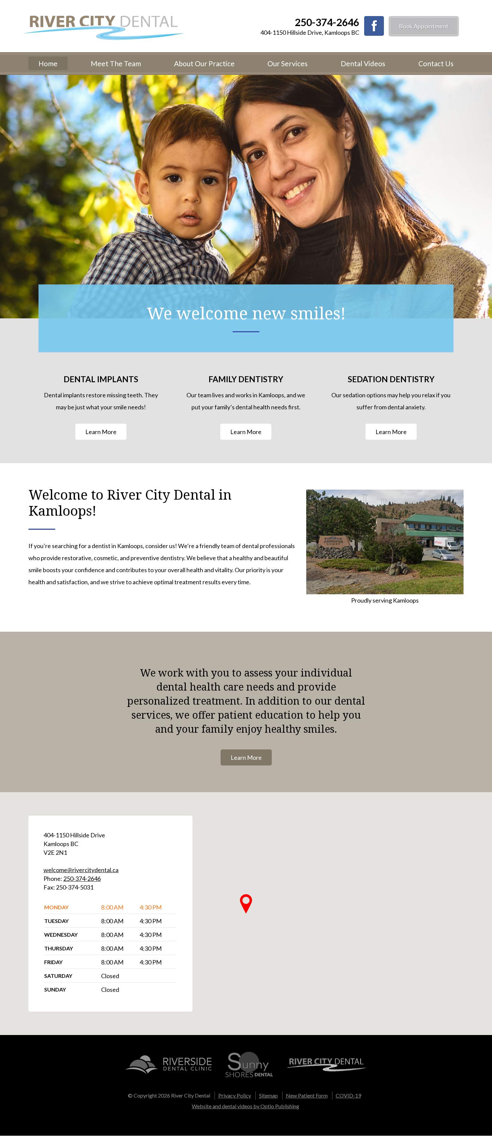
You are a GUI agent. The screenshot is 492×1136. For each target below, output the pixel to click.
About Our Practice (204, 63)
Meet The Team (116, 63)
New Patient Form (307, 1095)
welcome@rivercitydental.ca (81, 869)
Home (48, 63)
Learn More (100, 431)
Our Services (287, 63)
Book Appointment (423, 26)
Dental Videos (363, 63)
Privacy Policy (234, 1095)
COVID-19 (348, 1095)
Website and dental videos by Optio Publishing (245, 1106)
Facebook (374, 26)
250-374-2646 (327, 22)
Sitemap (268, 1095)
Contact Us (436, 63)
